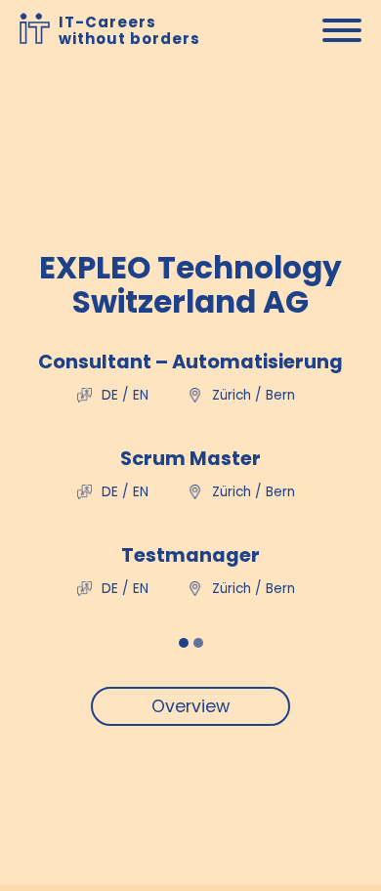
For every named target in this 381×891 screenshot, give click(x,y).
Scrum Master (190, 459)
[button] (184, 643)
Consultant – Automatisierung (190, 362)
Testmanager (190, 555)
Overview (190, 706)
